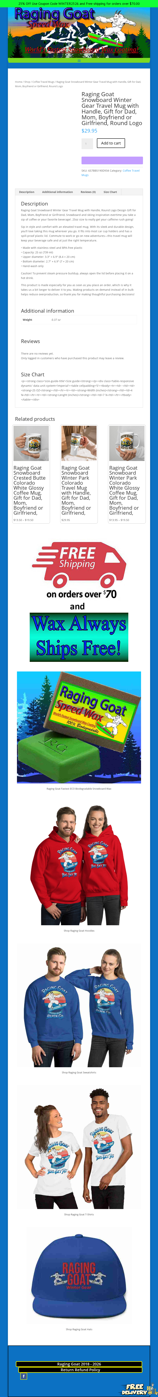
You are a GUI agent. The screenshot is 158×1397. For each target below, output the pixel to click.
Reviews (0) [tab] (88, 192)
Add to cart (111, 143)
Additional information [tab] (57, 192)
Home (18, 82)
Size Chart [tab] (110, 192)
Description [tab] (26, 192)
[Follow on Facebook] (23, 1376)
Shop (27, 82)
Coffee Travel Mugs (43, 82)
